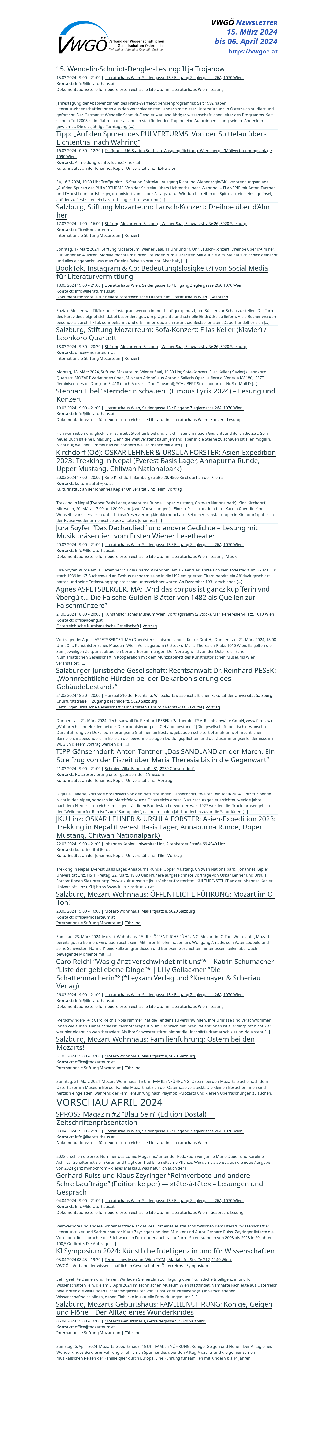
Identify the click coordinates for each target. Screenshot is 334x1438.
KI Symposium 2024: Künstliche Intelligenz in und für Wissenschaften (165, 1250)
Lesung (217, 89)
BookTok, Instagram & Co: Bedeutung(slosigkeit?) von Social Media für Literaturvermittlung (162, 272)
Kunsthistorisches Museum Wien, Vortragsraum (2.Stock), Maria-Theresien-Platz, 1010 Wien (190, 614)
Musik (231, 556)
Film (162, 489)
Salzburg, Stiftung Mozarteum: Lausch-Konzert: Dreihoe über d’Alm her (163, 211)
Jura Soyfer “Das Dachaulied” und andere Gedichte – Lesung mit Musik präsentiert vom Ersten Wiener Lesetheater (157, 531)
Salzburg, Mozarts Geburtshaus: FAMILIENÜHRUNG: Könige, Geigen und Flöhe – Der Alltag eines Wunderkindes (164, 1308)
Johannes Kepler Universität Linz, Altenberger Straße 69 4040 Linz (165, 843)
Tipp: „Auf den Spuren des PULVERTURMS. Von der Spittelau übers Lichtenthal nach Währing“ (161, 138)
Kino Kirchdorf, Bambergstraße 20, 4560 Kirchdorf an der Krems (164, 477)
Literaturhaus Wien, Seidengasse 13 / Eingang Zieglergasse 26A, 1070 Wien (174, 77)
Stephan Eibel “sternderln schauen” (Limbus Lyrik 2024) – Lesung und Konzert (165, 395)
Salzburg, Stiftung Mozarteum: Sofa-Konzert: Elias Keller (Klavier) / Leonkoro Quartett (161, 333)
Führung (133, 923)
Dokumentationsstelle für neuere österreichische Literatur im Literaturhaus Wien (131, 89)
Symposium (197, 1265)
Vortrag (174, 489)
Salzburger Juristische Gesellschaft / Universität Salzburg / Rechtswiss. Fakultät (129, 707)
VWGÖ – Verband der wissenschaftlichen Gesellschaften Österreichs (119, 1265)
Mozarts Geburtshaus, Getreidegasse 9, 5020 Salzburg (155, 1321)
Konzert (132, 235)
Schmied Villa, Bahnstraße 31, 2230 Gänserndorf (150, 768)
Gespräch (219, 297)
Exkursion (167, 168)
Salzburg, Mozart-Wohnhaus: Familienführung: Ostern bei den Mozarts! (155, 1043)
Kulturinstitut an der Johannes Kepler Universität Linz (105, 168)
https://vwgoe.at (253, 51)
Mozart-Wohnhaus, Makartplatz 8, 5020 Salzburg (150, 911)
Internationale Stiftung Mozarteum (89, 235)
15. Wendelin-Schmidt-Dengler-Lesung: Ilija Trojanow (140, 68)
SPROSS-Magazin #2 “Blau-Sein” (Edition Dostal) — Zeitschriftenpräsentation (135, 1118)
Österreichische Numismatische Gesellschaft (97, 626)
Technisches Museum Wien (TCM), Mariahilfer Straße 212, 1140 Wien (168, 1259)
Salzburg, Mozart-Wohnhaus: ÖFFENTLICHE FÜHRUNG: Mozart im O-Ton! (165, 898)
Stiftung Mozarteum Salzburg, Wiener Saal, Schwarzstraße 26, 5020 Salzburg (176, 223)
